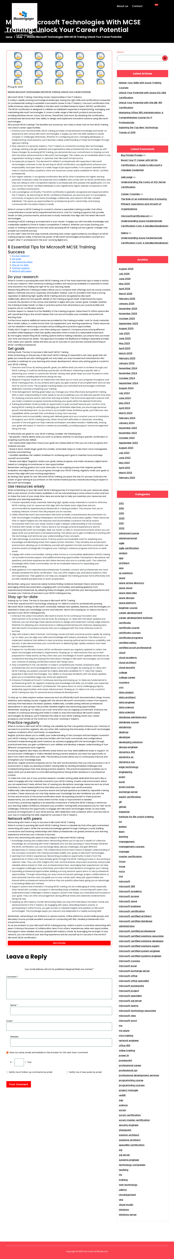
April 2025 (124, 348)
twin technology (128, 1184)
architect (124, 563)
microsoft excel (128, 965)
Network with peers (21, 271)
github (122, 806)
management (127, 841)
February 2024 (127, 418)
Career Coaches (130, 194)
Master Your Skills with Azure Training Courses (140, 85)
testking (123, 1169)
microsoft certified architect (135, 916)
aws (121, 568)
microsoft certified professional (137, 931)
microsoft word (128, 1020)
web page (126, 177)
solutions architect (129, 1140)
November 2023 (128, 432)
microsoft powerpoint (131, 985)
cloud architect (127, 662)
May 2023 (124, 462)
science (123, 1105)
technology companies (132, 1164)
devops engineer (128, 747)
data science (126, 707)
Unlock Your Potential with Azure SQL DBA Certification (142, 95)
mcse (122, 866)
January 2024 (127, 423)
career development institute (135, 617)
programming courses (132, 1085)
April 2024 (124, 408)
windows (124, 1209)
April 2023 (124, 467)
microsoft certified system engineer (139, 951)
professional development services (139, 1075)
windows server (128, 1214)
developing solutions (131, 742)
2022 (121, 528)
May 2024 (124, 403)
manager (124, 851)
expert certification (130, 796)
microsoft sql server (130, 1000)
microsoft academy (130, 891)
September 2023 (128, 442)
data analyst (126, 692)
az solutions (126, 573)
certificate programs (131, 637)
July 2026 (124, 273)
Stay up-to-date (20, 265)
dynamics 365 (127, 752)
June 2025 (125, 338)
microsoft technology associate (137, 1010)
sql (120, 1150)
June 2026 (125, 278)
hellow (124, 233)
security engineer (129, 1125)
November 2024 (128, 373)
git (120, 801)
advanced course (129, 533)
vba (121, 1199)
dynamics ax (126, 757)
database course (129, 722)
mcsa (122, 861)
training (123, 1179)
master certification (130, 856)
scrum (122, 1110)
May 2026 (124, 283)
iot (120, 821)
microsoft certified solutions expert (139, 946)
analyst (123, 553)
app (121, 558)
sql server (124, 1154)
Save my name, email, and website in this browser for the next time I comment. (48, 1052)
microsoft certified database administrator (135, 924)
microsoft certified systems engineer (140, 956)
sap (121, 1100)
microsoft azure (128, 901)
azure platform (127, 602)
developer (124, 737)
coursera (124, 682)
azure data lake (128, 592)
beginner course (128, 607)
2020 (121, 518)
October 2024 (127, 378)
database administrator (133, 717)
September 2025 (128, 323)
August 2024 (126, 388)
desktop (123, 732)
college (123, 672)
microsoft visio (127, 1015)
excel (122, 781)
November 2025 (128, 313)
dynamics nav (127, 762)
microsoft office (128, 975)
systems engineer (129, 1159)
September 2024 (128, 383)
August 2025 (126, 328)
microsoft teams (128, 1005)
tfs (120, 1174)
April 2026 (124, 288)
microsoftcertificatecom (135, 216)
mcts (122, 871)
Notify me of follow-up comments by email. (30, 1072)
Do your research (20, 255)
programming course (131, 1080)
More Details (59, 943)
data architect (127, 697)
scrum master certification (134, 1120)
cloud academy (128, 657)
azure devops (126, 597)
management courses (131, 846)
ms (120, 1025)
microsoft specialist (130, 995)
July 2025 (124, 333)
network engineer (129, 1040)
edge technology (128, 767)
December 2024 (128, 368)
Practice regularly (21, 268)
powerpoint (125, 1060)
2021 (121, 523)
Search (120, 52)
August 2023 (126, 447)
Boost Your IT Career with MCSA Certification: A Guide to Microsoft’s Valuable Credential (141, 165)
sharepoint (125, 1130)
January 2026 (126, 303)
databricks (125, 727)
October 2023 (127, 437)
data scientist (127, 712)
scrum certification (130, 1115)
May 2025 (124, 343)
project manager (128, 1090)
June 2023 (124, 457)
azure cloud (125, 588)
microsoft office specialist (134, 980)
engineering (125, 772)
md (121, 876)
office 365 (124, 1045)
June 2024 (125, 398)
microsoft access (129, 896)
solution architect (129, 1135)
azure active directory (131, 583)
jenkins (123, 826)
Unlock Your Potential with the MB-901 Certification (140, 105)
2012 (121, 503)
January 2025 (127, 363)
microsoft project (129, 990)
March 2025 (125, 353)
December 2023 (128, 427)
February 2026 (127, 298)
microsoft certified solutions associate (141, 936)
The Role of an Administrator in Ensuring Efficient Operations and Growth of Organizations (144, 204)
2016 (121, 508)
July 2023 (124, 452)
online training (127, 1050)
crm (121, 687)
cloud (122, 652)
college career (127, 677)
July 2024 (124, 393)
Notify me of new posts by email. (85, 1072)
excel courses (127, 786)
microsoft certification (132, 911)
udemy (123, 1189)
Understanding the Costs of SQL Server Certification (143, 184)
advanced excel (128, 538)
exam (122, 777)
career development (130, 612)
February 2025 (127, 358)
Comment (12, 976)
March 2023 (125, 472)
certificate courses (130, 632)
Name (14, 1005)
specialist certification (131, 1145)
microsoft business (130, 906)
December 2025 (128, 308)
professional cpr (128, 1070)
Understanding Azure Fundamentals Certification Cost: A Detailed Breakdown (144, 223)
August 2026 (126, 268)
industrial (124, 811)
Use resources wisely (22, 262)
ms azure (124, 1030)
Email (9, 1021)
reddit (122, 1095)
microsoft (124, 881)
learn (122, 831)
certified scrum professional (135, 647)
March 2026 (125, 293)
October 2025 (127, 318)
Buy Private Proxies (132, 155)
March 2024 (125, 413)
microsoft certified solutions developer (141, 941)
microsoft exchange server (134, 970)
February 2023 (127, 477)
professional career (130, 1065)
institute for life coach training (136, 816)
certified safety (127, 642)
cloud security (127, 667)
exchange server (128, 791)
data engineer (127, 702)
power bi (124, 1055)
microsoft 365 (127, 886)
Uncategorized (127, 1194)
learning (123, 836)
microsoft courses (129, 961)
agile (121, 543)
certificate (125, 622)
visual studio (126, 1204)
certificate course (129, 627)
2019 (121, 513)
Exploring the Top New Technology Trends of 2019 (138, 130)
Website (14, 1036)
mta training (126, 1035)
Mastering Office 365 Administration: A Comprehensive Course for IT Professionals (141, 117)
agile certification (129, 548)
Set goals (16, 258)
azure (122, 578)
